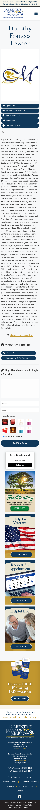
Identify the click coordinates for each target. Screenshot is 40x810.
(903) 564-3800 (21, 749)
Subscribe (20, 465)
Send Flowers (11, 120)
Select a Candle (9, 416)
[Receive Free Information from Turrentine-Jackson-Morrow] (20, 668)
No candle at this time (13, 437)
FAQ (32, 786)
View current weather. (21, 335)
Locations (28, 777)
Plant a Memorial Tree (13, 125)
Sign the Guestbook (12, 115)
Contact (20, 791)
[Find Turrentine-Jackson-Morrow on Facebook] (19, 796)
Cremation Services (29, 782)
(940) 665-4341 (21, 760)
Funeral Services (10, 782)
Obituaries (23, 786)
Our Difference (14, 777)
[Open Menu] (36, 13)
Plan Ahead (9, 786)
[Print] (3, 131)
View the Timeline (12, 353)
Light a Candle (11, 106)
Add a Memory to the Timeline (16, 110)
